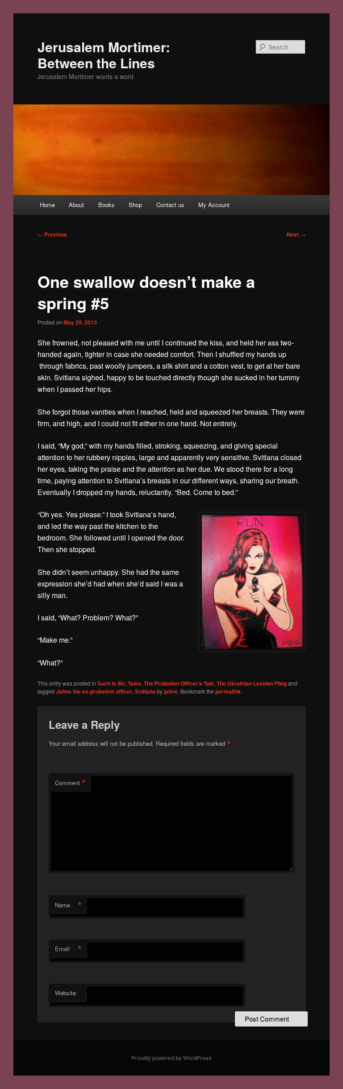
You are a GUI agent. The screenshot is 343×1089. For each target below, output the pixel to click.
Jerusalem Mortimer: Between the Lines (104, 54)
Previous (52, 234)
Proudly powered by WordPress (171, 1058)
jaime (171, 691)
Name (68, 905)
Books (106, 204)
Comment (70, 783)
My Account (214, 204)
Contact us (170, 204)
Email (68, 949)
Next (296, 234)
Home (47, 204)
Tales (134, 683)
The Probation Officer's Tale (179, 683)
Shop (135, 204)
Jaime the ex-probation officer (94, 691)
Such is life (111, 683)
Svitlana (145, 691)
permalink (228, 691)
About (76, 204)
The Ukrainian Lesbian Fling (252, 683)
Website (65, 993)
